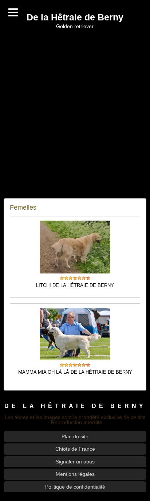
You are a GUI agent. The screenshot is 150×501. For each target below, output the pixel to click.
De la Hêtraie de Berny (75, 17)
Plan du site (75, 436)
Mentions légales (75, 474)
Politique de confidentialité (75, 487)
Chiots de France (75, 449)
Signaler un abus (75, 462)
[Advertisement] (75, 114)
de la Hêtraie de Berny (75, 406)
